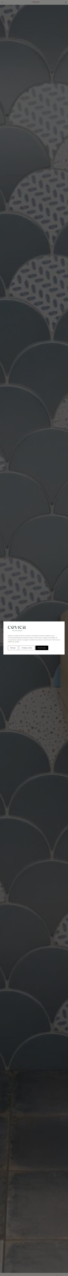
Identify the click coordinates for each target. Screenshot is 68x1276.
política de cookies (13, 642)
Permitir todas (42, 648)
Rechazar (13, 648)
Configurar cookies (27, 648)
